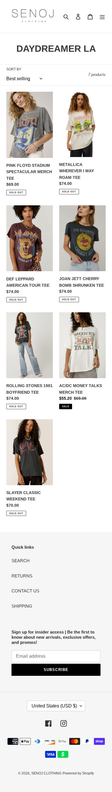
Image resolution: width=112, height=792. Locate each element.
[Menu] (102, 16)
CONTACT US (25, 590)
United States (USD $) (54, 705)
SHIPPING (21, 606)
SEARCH (20, 560)
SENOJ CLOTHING (46, 773)
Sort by (13, 69)
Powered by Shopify (78, 773)
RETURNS (21, 575)
